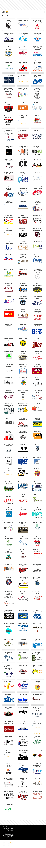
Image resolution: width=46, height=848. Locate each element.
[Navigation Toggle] (43, 12)
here (8, 841)
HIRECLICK (9, 842)
